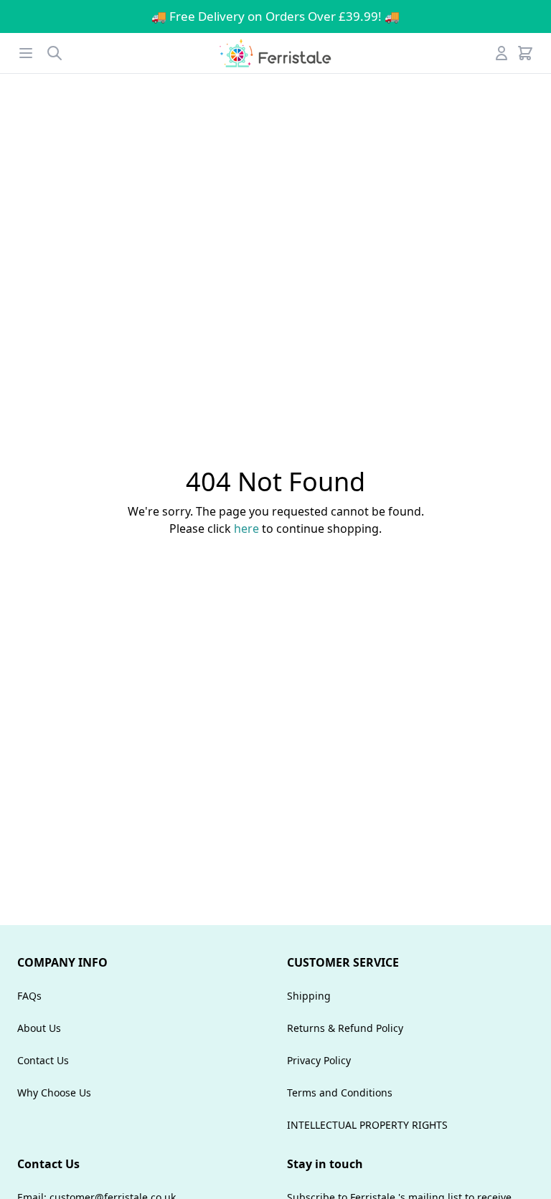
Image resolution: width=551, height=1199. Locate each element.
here (246, 528)
